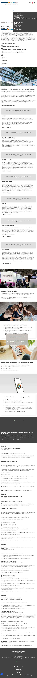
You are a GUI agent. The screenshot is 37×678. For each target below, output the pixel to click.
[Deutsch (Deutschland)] (35, 3)
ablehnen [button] (12, 341)
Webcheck (18, 26)
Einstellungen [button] (17, 341)
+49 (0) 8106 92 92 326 (20, 17)
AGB (18, 672)
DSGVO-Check (18, 29)
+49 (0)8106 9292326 (18, 656)
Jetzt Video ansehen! (6, 127)
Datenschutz (18, 671)
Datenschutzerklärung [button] (18, 338)
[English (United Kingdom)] (32, 3)
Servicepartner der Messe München (18, 91)
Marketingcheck (19, 28)
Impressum (18, 669)
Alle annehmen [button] (22, 341)
